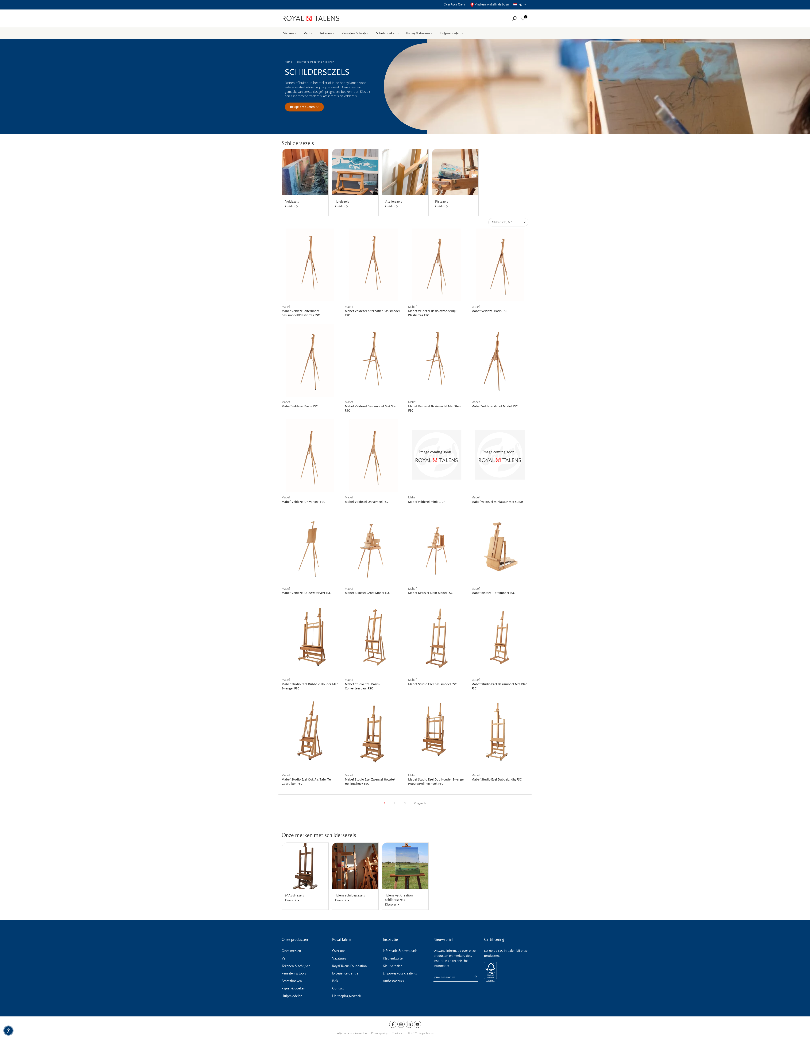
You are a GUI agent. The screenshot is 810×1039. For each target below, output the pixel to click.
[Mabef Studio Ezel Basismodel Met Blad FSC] (499, 638)
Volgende (420, 803)
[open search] (514, 18)
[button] (519, 4)
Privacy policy (379, 1033)
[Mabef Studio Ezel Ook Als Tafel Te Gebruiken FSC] (310, 733)
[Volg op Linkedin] (409, 1024)
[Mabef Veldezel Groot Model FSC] (499, 360)
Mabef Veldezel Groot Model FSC (494, 406)
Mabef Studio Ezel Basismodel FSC (432, 684)
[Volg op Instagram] (401, 1024)
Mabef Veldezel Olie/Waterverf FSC (306, 593)
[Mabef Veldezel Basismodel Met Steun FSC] (373, 360)
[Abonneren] (473, 977)
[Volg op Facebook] (392, 1024)
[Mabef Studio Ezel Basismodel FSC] (436, 638)
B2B (335, 981)
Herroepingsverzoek (346, 996)
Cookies (397, 1033)
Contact (338, 988)
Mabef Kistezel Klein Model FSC (430, 593)
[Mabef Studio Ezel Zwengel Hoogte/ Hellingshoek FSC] (373, 733)
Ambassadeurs (393, 981)
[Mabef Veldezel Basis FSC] (499, 265)
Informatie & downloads (400, 951)
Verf (307, 33)
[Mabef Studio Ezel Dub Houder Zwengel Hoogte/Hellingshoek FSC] (436, 733)
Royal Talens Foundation (349, 966)
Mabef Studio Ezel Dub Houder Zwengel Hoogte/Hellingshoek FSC (436, 781)
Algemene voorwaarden (352, 1033)
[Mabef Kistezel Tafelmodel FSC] (499, 546)
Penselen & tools (354, 33)
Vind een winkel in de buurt (492, 4)
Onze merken (291, 951)
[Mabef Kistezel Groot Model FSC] (373, 546)
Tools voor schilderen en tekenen (315, 61)
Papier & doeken (418, 33)
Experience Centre (345, 973)
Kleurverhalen (392, 966)
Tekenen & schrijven (296, 966)
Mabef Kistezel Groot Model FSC (367, 593)
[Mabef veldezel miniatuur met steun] (499, 455)
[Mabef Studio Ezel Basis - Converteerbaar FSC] (373, 638)
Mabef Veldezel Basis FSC (489, 311)
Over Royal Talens (455, 4)
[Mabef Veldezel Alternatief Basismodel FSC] (373, 265)
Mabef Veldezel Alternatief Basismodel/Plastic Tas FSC (301, 313)
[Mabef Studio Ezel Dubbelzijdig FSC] (499, 733)
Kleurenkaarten (394, 958)
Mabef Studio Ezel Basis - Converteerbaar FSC (363, 686)
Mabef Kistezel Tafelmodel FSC (493, 593)
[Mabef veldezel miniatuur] (436, 455)
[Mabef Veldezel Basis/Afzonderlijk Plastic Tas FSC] (436, 265)
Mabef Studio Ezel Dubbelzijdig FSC (496, 779)
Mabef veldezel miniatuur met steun (497, 502)
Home (288, 61)
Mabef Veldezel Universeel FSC (303, 502)
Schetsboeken (386, 33)
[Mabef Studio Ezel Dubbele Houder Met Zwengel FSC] (310, 638)
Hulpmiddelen (450, 33)
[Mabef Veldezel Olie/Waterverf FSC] (310, 546)
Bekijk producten (302, 107)
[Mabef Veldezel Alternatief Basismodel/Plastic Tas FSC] (310, 265)
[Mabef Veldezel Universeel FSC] (310, 455)
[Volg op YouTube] (417, 1024)
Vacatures (339, 958)
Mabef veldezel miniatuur (426, 502)
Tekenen (326, 33)
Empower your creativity (400, 973)
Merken (288, 33)
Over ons (338, 951)
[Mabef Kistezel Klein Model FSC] (436, 546)
